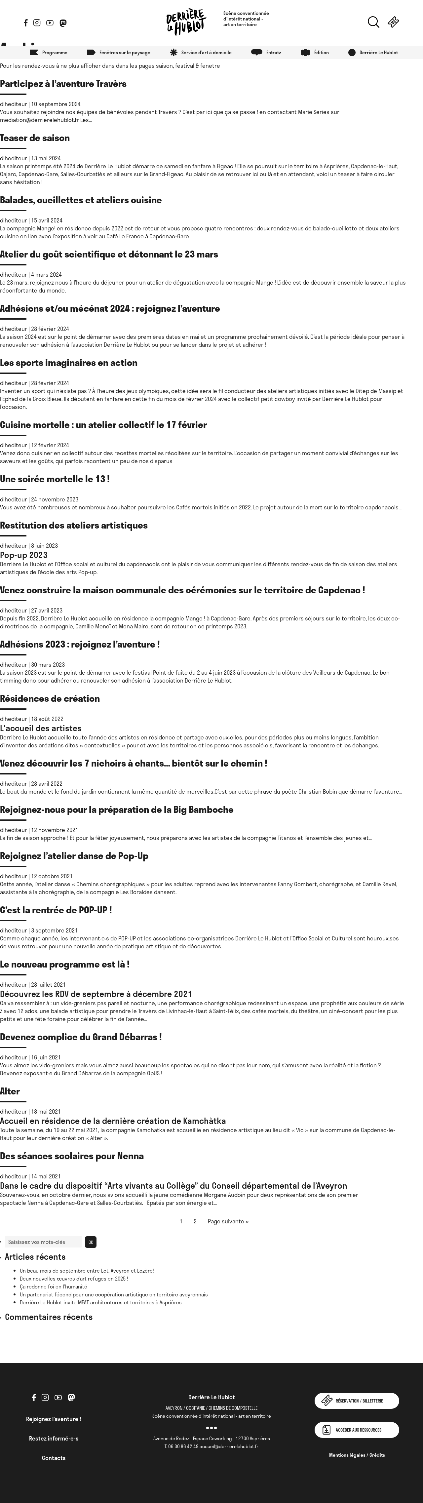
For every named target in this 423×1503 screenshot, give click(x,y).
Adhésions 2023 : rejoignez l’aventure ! (80, 644)
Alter (10, 1091)
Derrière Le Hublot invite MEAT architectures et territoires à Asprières (101, 1302)
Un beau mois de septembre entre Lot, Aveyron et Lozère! (87, 1271)
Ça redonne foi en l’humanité (53, 1286)
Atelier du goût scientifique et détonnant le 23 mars (109, 254)
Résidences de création (50, 698)
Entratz (273, 52)
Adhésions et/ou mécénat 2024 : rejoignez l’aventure (110, 308)
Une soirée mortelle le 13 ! (55, 478)
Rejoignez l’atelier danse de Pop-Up (74, 855)
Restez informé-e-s (54, 1438)
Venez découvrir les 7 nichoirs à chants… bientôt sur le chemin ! (133, 763)
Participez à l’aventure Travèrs (63, 83)
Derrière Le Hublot (379, 52)
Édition (321, 52)
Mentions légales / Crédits (357, 1454)
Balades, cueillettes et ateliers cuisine (81, 199)
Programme (54, 52)
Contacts (54, 1457)
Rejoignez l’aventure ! (53, 1418)
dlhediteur (13, 103)
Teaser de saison (35, 137)
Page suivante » (228, 1221)
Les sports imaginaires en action (68, 362)
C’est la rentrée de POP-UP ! (56, 909)
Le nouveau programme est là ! (65, 964)
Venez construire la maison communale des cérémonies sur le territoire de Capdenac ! (182, 589)
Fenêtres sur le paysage (124, 52)
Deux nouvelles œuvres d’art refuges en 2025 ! (74, 1279)
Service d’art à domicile (206, 52)
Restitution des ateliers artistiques (74, 525)
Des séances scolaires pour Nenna (72, 1155)
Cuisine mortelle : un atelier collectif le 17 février (103, 424)
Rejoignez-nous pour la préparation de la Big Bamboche (117, 809)
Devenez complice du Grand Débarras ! (81, 1036)
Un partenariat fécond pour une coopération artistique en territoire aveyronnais (114, 1294)
